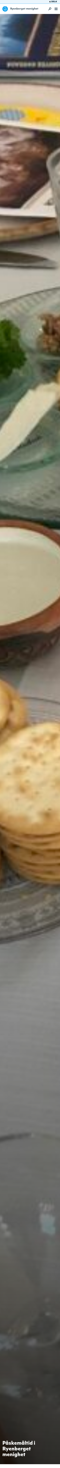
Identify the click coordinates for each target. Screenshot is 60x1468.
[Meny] (56, 9)
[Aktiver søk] (48, 9)
